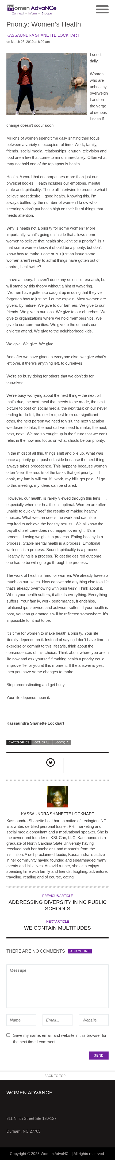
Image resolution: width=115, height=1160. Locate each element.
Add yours (79, 951)
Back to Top (55, 1076)
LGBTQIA (62, 742)
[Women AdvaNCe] (31, 9)
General (42, 742)
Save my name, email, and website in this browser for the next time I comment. (59, 1038)
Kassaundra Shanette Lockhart (42, 35)
